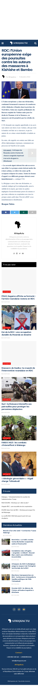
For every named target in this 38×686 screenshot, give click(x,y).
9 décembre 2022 (24, 77)
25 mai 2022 (16, 546)
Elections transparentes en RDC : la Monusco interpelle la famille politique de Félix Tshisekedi (24, 578)
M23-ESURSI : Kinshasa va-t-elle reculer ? (15, 503)
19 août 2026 (6, 484)
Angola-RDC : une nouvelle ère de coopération (17, 506)
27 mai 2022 (16, 570)
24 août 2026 (6, 301)
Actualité (6, 291)
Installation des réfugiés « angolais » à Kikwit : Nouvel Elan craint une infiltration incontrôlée (23, 554)
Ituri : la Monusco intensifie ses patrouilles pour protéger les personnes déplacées (17, 406)
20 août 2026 (6, 412)
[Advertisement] (19, 20)
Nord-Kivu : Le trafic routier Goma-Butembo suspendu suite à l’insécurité (22, 542)
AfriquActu (12, 77)
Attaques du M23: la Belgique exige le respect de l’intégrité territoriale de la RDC (24, 566)
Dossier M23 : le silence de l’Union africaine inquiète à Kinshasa (22, 590)
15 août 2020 (7, 535)
